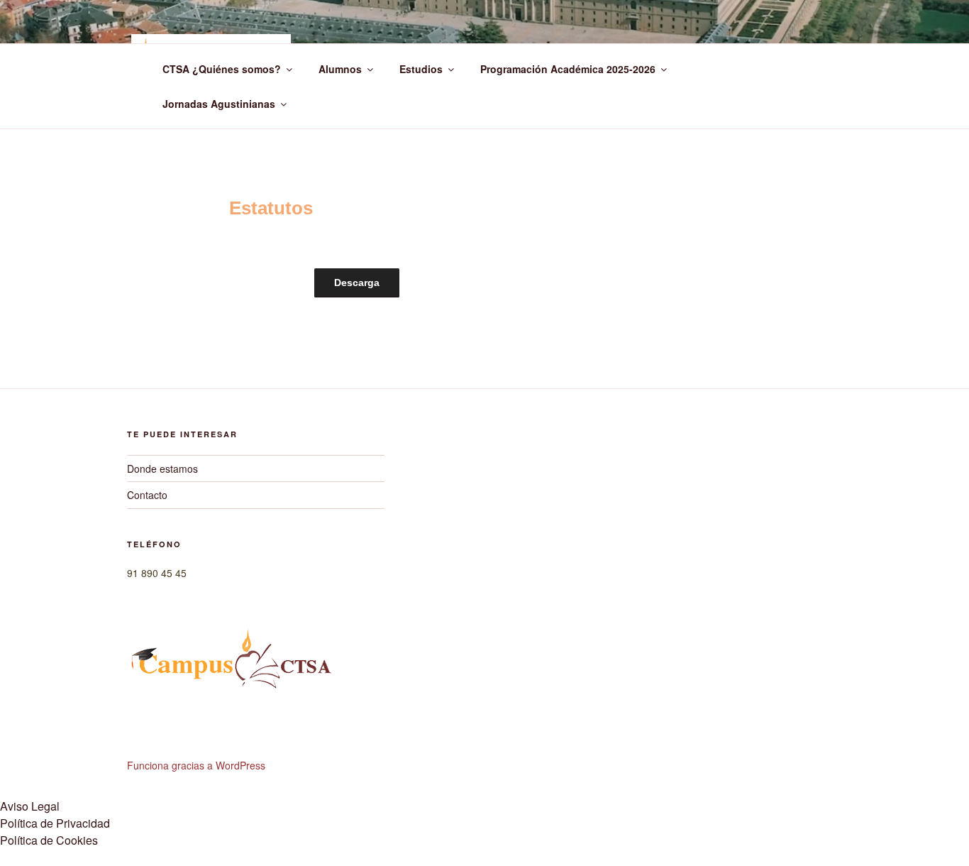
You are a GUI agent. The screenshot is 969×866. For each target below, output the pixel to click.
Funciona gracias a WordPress (196, 765)
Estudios (421, 69)
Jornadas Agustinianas (218, 104)
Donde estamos (162, 468)
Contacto (147, 495)
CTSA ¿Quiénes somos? (221, 69)
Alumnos (340, 69)
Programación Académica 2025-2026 (567, 69)
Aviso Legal (30, 806)
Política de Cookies (49, 840)
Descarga (357, 282)
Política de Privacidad (55, 823)
